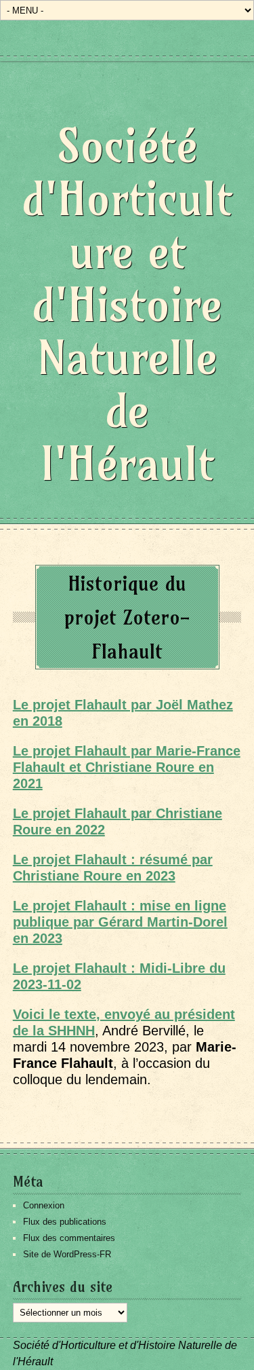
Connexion (43, 1205)
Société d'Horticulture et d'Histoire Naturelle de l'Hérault (127, 304)
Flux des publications (64, 1222)
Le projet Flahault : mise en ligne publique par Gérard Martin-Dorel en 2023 (120, 922)
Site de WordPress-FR (67, 1254)
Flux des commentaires (69, 1238)
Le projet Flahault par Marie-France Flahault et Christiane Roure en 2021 (126, 767)
